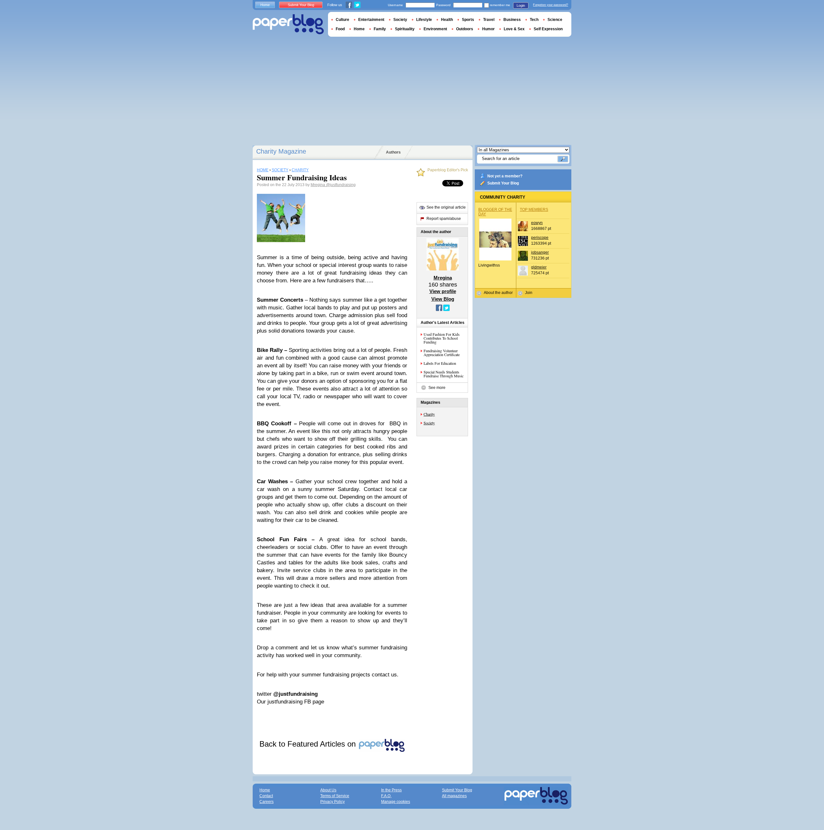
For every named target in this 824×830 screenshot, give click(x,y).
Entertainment (371, 19)
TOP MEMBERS (534, 209)
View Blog (442, 299)
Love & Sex (514, 29)
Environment (435, 29)
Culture (342, 19)
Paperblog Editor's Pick (447, 170)
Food (340, 29)
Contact (266, 796)
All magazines (454, 796)
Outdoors (464, 29)
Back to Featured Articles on (308, 744)
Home (265, 5)
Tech (534, 19)
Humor (488, 29)
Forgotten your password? (550, 4)
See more (436, 387)
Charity (429, 414)
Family (380, 29)
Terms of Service (334, 796)
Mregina (318, 185)
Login (521, 5)
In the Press (391, 790)
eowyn (537, 223)
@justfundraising (341, 185)
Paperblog (288, 24)
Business (512, 19)
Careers (266, 801)
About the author (498, 292)
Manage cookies (395, 801)
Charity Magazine (281, 151)
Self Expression (548, 29)
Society (429, 422)
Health (447, 19)
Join (528, 292)
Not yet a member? (504, 176)
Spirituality (405, 29)
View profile (442, 291)
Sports (468, 19)
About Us (328, 790)
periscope (539, 237)
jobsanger (540, 252)
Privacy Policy (332, 801)
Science (555, 19)
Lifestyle (424, 19)
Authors (393, 152)
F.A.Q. (386, 796)
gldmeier (539, 267)
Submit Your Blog (503, 183)
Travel (488, 19)
